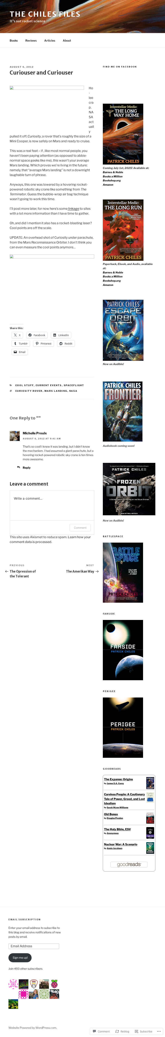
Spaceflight (74, 385)
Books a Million (113, 176)
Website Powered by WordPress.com (32, 1027)
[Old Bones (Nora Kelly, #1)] (150, 822)
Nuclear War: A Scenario (120, 844)
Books (14, 40)
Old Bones (111, 814)
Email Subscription (24, 919)
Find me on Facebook (120, 66)
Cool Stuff (24, 385)
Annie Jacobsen (114, 848)
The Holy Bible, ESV (117, 829)
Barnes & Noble (113, 172)
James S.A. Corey (115, 783)
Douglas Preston (115, 818)
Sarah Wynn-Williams (117, 807)
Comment (80, 527)
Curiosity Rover (29, 391)
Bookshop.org (112, 180)
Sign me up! (20, 957)
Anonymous (113, 833)
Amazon (108, 184)
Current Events (49, 385)
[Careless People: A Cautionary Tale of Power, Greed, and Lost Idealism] (150, 801)
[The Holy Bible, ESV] (150, 837)
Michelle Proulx (35, 433)
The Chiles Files (45, 14)
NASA (73, 391)
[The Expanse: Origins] (150, 788)
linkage (73, 209)
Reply (27, 467)
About (67, 40)
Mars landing (55, 391)
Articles (49, 40)
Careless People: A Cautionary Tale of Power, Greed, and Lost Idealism (124, 799)
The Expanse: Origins (118, 779)
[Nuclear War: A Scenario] (150, 852)
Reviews (31, 40)
